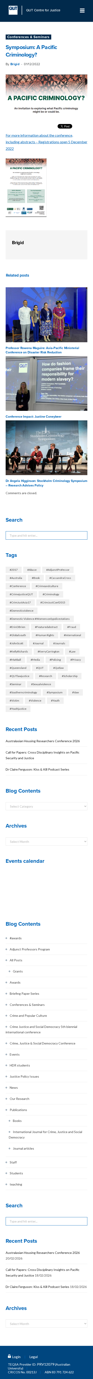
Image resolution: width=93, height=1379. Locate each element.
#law (72, 651)
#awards (16, 938)
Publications (18, 1110)
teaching (16, 1184)
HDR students (20, 1065)
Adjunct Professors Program (30, 949)
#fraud (71, 627)
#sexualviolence (41, 684)
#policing (55, 659)
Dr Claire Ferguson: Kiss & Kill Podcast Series (37, 769)
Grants (18, 971)
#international (72, 635)
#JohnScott (16, 643)
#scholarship (69, 676)
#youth (55, 700)
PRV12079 (45, 1364)
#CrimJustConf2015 (52, 602)
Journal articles (23, 1148)
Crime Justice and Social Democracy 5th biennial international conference (41, 1029)
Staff (13, 1162)
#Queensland (18, 668)
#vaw (75, 692)
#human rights (45, 635)
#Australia (16, 578)
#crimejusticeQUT (21, 594)
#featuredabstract (46, 627)
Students (16, 1173)
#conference (18, 586)
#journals (59, 643)
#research (45, 676)
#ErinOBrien (17, 627)
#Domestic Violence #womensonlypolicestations (40, 618)
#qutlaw (58, 668)
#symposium (55, 692)
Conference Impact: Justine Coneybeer (33, 417)
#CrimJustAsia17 (20, 602)
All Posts (16, 960)
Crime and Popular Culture (28, 1015)
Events (15, 1054)
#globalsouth (18, 635)
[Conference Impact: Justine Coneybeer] (46, 383)
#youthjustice (18, 708)
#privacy (75, 659)
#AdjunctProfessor (58, 569)
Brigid (14, 64)
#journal (38, 643)
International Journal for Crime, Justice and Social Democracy (45, 1134)
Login (16, 1356)
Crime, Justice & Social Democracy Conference (42, 1043)
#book (36, 578)
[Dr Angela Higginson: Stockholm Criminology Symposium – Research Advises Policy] (46, 447)
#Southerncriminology (23, 692)
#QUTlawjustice (19, 676)
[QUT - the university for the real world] (15, 10)
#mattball (15, 659)
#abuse (32, 569)
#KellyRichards (19, 651)
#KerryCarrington (48, 651)
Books (17, 1121)
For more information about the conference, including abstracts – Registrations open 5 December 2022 (46, 142)
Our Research (19, 1099)
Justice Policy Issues (24, 1076)
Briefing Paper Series (24, 993)
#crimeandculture (47, 586)
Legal (33, 1356)
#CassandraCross (60, 578)
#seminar (15, 684)
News (14, 1087)
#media (35, 659)
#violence (35, 700)
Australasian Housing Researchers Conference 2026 (43, 741)
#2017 (14, 569)
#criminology (51, 594)
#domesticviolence (21, 610)
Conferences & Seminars (28, 37)
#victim (14, 700)
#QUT (40, 668)
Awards (15, 982)
